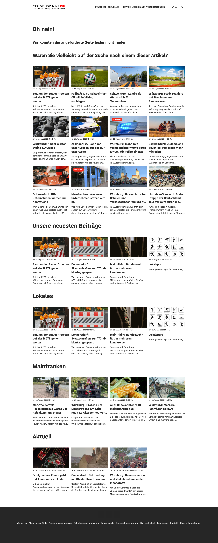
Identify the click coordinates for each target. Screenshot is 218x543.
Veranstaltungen (155, 7)
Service (127, 7)
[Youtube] (117, 514)
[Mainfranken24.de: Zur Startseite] (49, 7)
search (182, 7)
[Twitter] (109, 514)
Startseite (100, 7)
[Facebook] (101, 514)
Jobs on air (138, 7)
